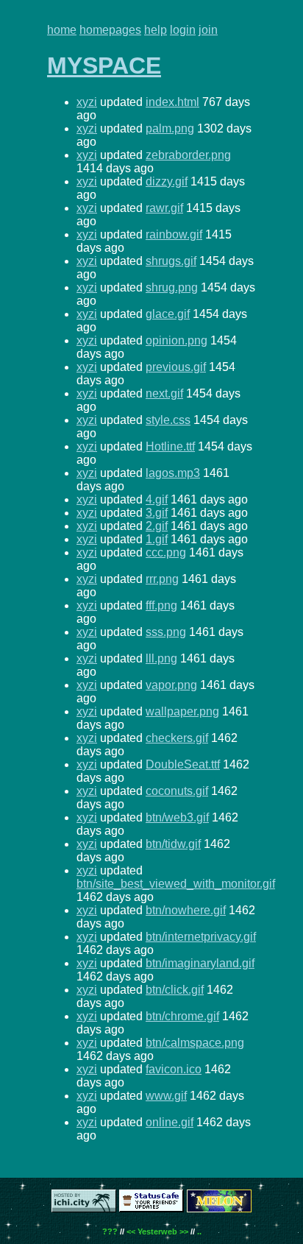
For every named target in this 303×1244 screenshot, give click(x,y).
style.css (168, 420)
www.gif (166, 1095)
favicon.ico (174, 1069)
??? (110, 1231)
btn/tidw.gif (173, 844)
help (155, 30)
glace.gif (168, 314)
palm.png (170, 128)
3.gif (157, 512)
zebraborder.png (188, 155)
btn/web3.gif (177, 817)
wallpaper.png (182, 711)
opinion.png (176, 340)
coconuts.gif (177, 791)
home (61, 30)
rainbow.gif (174, 234)
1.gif (157, 539)
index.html (172, 102)
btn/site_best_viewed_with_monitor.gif (175, 883)
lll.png (161, 658)
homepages (110, 30)
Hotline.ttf (170, 446)
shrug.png (172, 287)
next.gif (164, 393)
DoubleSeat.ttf (183, 764)
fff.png (161, 605)
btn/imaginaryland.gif (200, 963)
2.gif (157, 526)
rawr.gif (164, 208)
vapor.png (171, 685)
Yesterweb (157, 1231)
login (183, 30)
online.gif (169, 1122)
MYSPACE (104, 65)
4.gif (157, 499)
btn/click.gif (175, 989)
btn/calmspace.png (195, 1042)
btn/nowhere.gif (186, 910)
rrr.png (162, 579)
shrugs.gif (171, 261)
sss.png (166, 632)
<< (130, 1231)
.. (199, 1231)
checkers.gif (177, 738)
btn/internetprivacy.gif (201, 936)
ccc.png (166, 552)
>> (183, 1231)
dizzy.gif (167, 181)
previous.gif (176, 367)
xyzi (86, 102)
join (208, 30)
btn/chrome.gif (182, 1016)
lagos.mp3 (173, 473)
